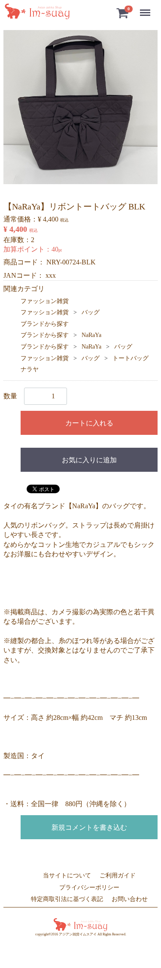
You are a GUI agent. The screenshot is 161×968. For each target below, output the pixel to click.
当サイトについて (67, 875)
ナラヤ (30, 369)
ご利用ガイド (118, 875)
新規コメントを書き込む (89, 827)
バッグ (91, 312)
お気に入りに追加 (89, 460)
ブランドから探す (45, 324)
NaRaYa (91, 335)
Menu (147, 8)
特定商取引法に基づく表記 (67, 899)
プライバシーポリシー (89, 887)
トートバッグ (130, 358)
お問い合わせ (130, 899)
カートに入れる (89, 423)
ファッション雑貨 (45, 301)
